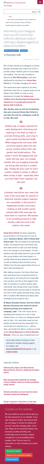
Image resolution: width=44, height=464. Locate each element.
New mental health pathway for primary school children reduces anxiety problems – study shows (22, 382)
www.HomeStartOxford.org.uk (18, 349)
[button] (40, 2)
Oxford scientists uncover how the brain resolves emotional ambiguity (20, 393)
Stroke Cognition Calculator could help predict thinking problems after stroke (20, 402)
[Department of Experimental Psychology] (19, 3)
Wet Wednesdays (20, 77)
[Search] (39, 11)
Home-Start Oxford (11, 233)
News (10, 16)
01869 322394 (11, 352)
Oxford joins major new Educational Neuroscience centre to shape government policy (21, 369)
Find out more (12, 459)
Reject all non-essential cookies (19, 455)
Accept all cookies (13, 451)
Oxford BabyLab (15, 332)
